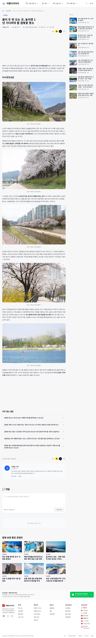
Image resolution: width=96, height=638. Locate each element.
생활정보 (52, 608)
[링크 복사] (64, 31)
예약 (45, 3)
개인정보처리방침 (72, 636)
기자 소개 (20, 617)
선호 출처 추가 (15, 27)
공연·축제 (68, 614)
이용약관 (80, 636)
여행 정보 (72, 3)
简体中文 (84, 616)
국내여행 (8, 11)
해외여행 (20, 614)
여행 (51, 611)
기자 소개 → (14, 476)
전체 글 (36, 620)
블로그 (92, 636)
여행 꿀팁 (67, 617)
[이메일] (12, 616)
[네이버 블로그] (3, 616)
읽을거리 (58, 3)
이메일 (19, 476)
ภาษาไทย (85, 621)
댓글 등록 (59, 510)
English (84, 610)
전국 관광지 (37, 614)
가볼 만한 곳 (32, 3)
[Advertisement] (34, 49)
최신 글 (20, 608)
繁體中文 (84, 618)
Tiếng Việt (85, 623)
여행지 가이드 (37, 608)
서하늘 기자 (5, 27)
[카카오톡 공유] (56, 31)
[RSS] (7, 616)
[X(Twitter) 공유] (60, 31)
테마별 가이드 (37, 611)
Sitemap (86, 636)
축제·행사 (36, 617)
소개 (65, 636)
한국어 (84, 608)
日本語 (84, 613)
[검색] (86, 3)
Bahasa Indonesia (85, 627)
